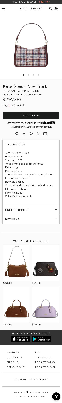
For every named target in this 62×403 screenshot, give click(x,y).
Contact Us (14, 357)
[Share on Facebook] (24, 133)
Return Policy (16, 367)
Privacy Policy (45, 362)
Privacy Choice (45, 367)
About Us (13, 352)
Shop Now (44, 2)
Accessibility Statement (31, 379)
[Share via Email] (45, 133)
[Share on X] (38, 133)
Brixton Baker (31, 8)
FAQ (37, 352)
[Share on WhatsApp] (31, 133)
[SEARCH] (50, 8)
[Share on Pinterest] (17, 133)
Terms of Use (44, 357)
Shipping (12, 362)
